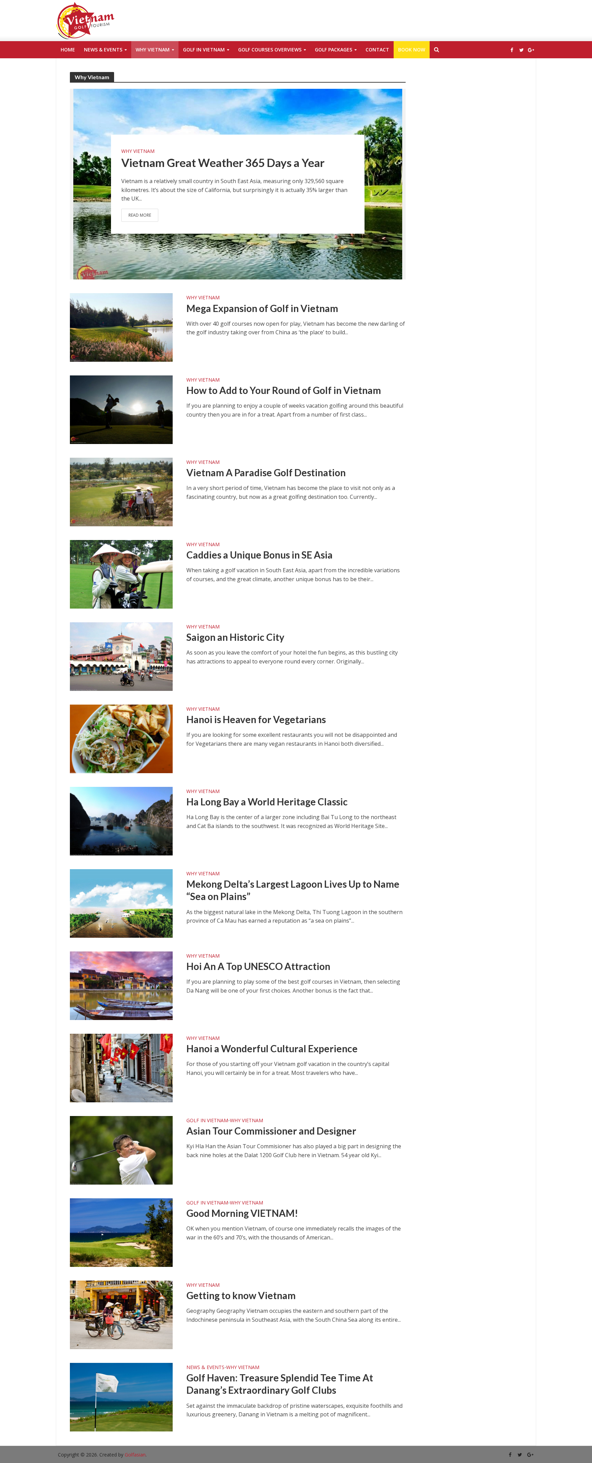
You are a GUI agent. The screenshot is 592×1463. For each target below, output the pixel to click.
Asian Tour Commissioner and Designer (271, 1131)
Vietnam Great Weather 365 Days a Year (222, 162)
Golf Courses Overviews (269, 49)
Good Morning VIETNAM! (242, 1213)
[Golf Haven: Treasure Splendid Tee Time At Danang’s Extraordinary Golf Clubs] (121, 1396)
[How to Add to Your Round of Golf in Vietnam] (121, 409)
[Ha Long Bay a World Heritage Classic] (121, 820)
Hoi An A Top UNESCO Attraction (258, 966)
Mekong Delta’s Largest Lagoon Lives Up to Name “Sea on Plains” (292, 890)
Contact (377, 49)
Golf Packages (333, 49)
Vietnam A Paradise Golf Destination (266, 472)
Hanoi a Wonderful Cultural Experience (272, 1048)
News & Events (103, 49)
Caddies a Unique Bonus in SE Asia (259, 555)
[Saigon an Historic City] (121, 656)
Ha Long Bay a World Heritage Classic (267, 801)
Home (68, 49)
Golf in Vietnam (204, 49)
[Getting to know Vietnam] (121, 1314)
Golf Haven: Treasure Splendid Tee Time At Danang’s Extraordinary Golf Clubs (279, 1384)
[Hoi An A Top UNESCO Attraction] (121, 985)
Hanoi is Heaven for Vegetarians (256, 719)
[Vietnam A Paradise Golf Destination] (121, 491)
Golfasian (135, 1454)
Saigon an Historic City (235, 637)
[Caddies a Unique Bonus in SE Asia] (121, 573)
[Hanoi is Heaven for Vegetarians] (121, 738)
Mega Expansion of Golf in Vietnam (262, 308)
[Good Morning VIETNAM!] (121, 1232)
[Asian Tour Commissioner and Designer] (121, 1149)
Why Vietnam (153, 49)
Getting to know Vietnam (241, 1295)
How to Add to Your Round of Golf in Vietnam (283, 390)
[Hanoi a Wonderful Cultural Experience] (121, 1067)
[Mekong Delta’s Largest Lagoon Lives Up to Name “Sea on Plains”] (121, 903)
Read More (139, 215)
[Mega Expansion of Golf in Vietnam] (121, 327)
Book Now (411, 49)
